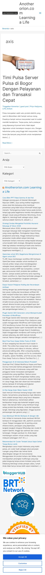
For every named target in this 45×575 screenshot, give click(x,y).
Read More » (7, 143)
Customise (22, 563)
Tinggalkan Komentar (11, 106)
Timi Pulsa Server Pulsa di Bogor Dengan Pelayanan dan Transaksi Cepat (22, 89)
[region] (22, 554)
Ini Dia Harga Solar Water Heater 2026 (17, 390)
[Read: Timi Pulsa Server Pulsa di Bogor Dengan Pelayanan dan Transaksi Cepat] (22, 62)
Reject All (22, 570)
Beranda (5, 29)
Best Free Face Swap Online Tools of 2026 (19, 341)
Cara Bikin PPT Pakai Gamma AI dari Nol (18, 198)
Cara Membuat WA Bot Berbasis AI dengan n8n (21, 416)
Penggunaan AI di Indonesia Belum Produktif (20, 362)
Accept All (22, 557)
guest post (24, 106)
